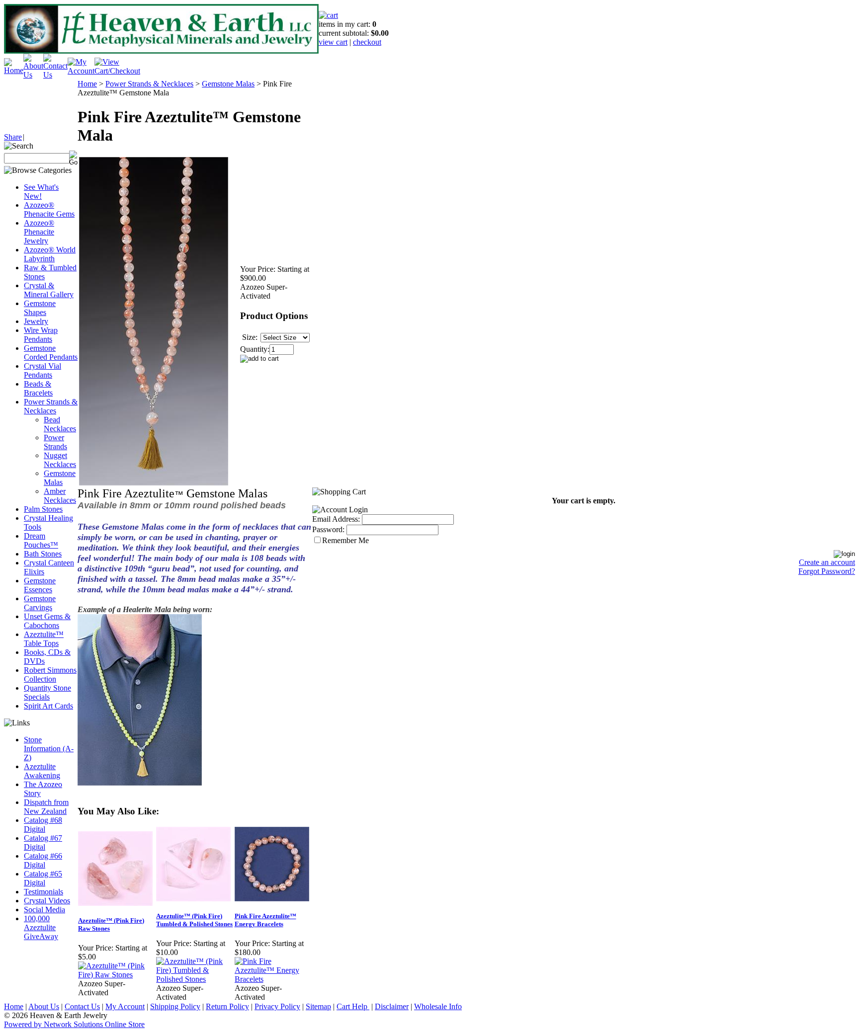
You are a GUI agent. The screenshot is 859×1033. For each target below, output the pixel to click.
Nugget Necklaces (60, 460)
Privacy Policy (277, 1006)
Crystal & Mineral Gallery (49, 290)
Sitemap (318, 1006)
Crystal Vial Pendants (42, 370)
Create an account (827, 562)
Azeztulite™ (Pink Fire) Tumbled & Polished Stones (194, 920)
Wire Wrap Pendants (41, 334)
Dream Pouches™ (41, 540)
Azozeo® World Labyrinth (50, 254)
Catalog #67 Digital (43, 842)
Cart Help (353, 1006)
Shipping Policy (175, 1006)
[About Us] (33, 75)
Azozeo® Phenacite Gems (49, 209)
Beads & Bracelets (38, 388)
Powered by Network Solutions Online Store (74, 1024)
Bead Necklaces (60, 424)
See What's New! (41, 191)
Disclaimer (392, 1006)
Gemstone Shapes (40, 308)
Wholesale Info (438, 1006)
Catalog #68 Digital (43, 824)
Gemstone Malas (60, 477)
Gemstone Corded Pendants (51, 352)
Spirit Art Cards (48, 706)
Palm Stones (43, 509)
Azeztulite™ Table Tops (44, 638)
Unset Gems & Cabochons (47, 621)
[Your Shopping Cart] (328, 15)
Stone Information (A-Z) (49, 748)
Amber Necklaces (60, 495)
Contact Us (82, 1006)
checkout (367, 42)
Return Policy (227, 1006)
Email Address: (336, 519)
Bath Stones (43, 554)
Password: (328, 529)
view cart (333, 42)
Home (87, 83)
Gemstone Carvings (40, 603)
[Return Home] (13, 70)
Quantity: (254, 349)
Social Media (44, 909)
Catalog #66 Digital (43, 860)
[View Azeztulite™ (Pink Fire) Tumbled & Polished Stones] (194, 979)
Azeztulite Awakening (42, 771)
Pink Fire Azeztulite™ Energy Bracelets (265, 920)
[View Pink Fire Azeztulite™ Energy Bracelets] (273, 979)
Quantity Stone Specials (47, 692)
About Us (43, 1006)
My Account (125, 1006)
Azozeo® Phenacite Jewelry (39, 232)
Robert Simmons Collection (50, 674)
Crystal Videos (47, 900)
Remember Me (345, 540)
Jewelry (36, 321)
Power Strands (55, 442)
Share (13, 137)
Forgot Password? (826, 571)
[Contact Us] (55, 75)
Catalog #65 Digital (43, 878)
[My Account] (81, 71)
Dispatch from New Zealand (46, 806)
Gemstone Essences (40, 585)
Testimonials (43, 891)
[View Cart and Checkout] (117, 71)
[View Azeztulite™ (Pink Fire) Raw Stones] (116, 974)
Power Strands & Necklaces (51, 406)
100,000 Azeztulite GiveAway (41, 927)
